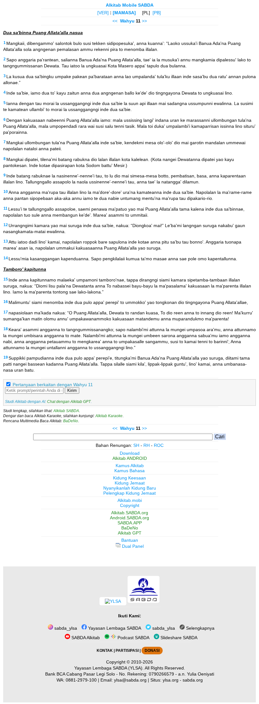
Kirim (72, 390)
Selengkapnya (199, 628)
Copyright (129, 505)
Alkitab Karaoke (109, 416)
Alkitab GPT (130, 532)
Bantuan (129, 540)
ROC (159, 445)
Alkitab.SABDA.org (129, 512)
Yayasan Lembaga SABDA (114, 628)
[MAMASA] (124, 12)
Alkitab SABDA (66, 411)
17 (5, 312)
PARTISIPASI (127, 650)
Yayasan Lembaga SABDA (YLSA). (109, 667)
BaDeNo (70, 421)
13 (5, 241)
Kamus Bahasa (129, 470)
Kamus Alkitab (130, 465)
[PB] (157, 12)
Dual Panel (132, 546)
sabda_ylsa (65, 628)
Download (130, 453)
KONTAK (105, 650)
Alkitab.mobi (129, 500)
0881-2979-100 (81, 679)
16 (5, 302)
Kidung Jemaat (130, 482)
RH (146, 445)
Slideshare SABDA (178, 637)
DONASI (152, 650)
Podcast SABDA (132, 637)
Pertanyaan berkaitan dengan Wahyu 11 (53, 384)
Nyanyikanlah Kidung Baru (129, 488)
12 (5, 225)
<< (114, 20)
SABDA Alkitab (85, 637)
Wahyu (127, 20)
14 (5, 258)
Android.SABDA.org (129, 517)
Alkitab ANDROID (129, 458)
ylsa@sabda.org (130, 679)
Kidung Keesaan (129, 477)
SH (136, 445)
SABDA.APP (129, 522)
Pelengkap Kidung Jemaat (129, 493)
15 (5, 279)
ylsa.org (170, 679)
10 (5, 192)
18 (5, 329)
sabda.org (193, 679)
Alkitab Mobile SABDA (130, 5)
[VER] (103, 12)
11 (5, 208)
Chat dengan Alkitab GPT (69, 402)
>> (144, 20)
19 (5, 357)
